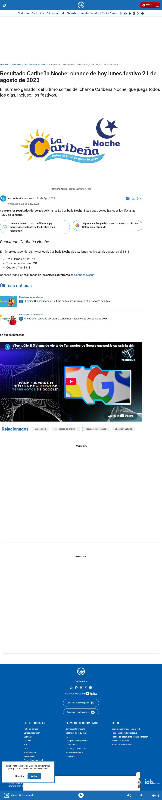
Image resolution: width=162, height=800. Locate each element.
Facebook (128, 200)
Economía (16, 65)
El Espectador (30, 753)
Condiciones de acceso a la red (126, 729)
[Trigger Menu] (4, 5)
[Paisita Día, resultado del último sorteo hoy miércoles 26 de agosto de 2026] (8, 319)
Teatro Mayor (29, 757)
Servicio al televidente (75, 729)
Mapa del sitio (72, 757)
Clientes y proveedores (76, 749)
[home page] (81, 5)
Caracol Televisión (32, 733)
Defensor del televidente (76, 733)
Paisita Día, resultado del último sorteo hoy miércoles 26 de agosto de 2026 (66, 318)
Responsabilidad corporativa (124, 733)
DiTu (26, 749)
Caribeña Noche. (84, 275)
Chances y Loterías (123, 429)
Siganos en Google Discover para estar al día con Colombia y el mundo (110, 225)
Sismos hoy (72, 13)
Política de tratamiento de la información (130, 737)
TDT (68, 737)
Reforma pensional (55, 13)
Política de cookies (120, 741)
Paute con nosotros (74, 753)
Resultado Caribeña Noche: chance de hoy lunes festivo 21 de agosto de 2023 (86, 65)
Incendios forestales (90, 13)
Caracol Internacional (33, 760)
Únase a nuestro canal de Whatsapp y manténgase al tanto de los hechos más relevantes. (32, 227)
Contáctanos (71, 745)
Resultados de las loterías (36, 65)
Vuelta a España (109, 13)
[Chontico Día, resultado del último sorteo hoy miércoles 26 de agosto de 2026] (8, 301)
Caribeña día (40, 429)
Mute (129, 795)
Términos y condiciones (122, 745)
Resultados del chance (96, 429)
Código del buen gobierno (77, 741)
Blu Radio (4, 65)
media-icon (81, 795)
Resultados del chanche (66, 429)
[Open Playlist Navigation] (158, 795)
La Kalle (27, 741)
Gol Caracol (29, 737)
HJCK (26, 745)
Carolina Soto (38, 13)
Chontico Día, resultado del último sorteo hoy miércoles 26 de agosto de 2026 (67, 301)
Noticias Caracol (31, 729)
